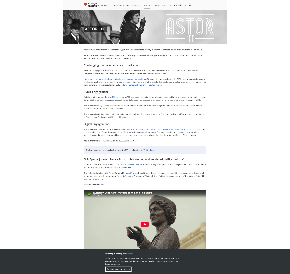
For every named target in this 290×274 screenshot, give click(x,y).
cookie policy (175, 258)
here (152, 150)
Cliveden (89, 117)
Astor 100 (147, 5)
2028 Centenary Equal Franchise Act (126, 5)
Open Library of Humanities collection (126, 164)
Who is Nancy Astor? (102, 5)
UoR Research (160, 5)
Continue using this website (118, 269)
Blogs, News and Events (177, 5)
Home (91, 5)
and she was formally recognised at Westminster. (141, 85)
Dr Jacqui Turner (130, 173)
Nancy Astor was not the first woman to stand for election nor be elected (115, 79)
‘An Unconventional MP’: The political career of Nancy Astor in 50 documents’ (169, 129)
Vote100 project (114, 97)
